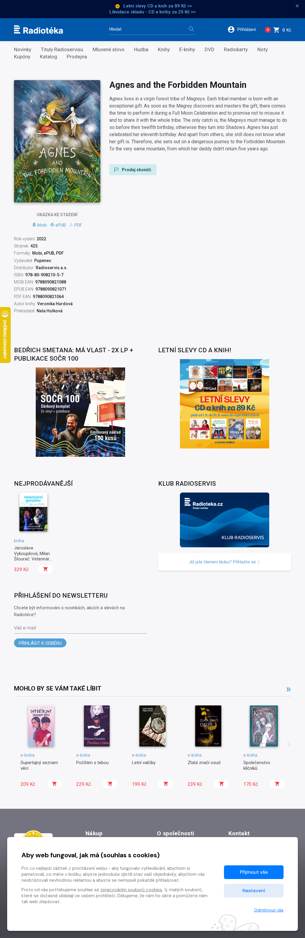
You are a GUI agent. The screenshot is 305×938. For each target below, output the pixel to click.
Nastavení (253, 890)
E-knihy (187, 49)
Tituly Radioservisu (62, 49)
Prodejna (77, 56)
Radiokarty (236, 49)
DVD (209, 49)
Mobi (42, 225)
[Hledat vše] (191, 29)
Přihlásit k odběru (40, 643)
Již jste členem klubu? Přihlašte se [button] (223, 562)
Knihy (164, 49)
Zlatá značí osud (204, 762)
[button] (243, 29)
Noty (262, 49)
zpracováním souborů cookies (131, 890)
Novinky (22, 49)
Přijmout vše (254, 872)
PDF (78, 225)
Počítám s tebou (92, 762)
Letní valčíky (143, 762)
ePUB (60, 225)
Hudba (141, 49)
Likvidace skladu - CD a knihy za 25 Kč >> (152, 12)
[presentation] (288, 745)
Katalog (48, 56)
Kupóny (22, 56)
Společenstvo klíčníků (256, 765)
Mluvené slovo (109, 49)
